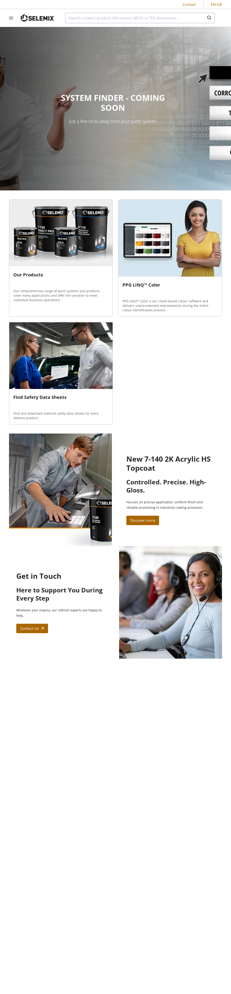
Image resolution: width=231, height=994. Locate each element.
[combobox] (140, 18)
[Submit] (210, 18)
